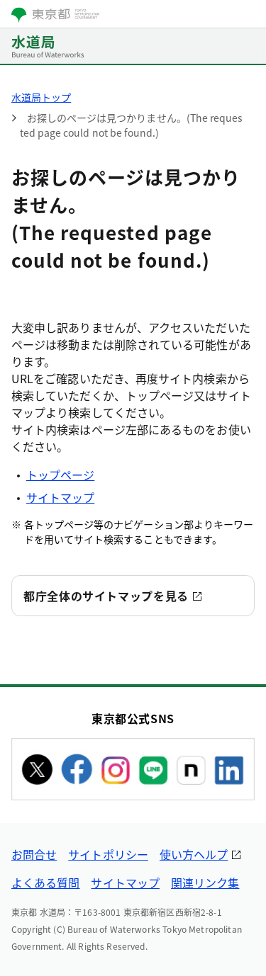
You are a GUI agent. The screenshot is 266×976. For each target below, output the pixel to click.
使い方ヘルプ (194, 854)
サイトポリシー (108, 854)
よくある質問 (45, 882)
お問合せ (34, 854)
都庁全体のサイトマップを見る (106, 595)
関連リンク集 (205, 882)
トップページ (60, 474)
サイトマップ (60, 497)
